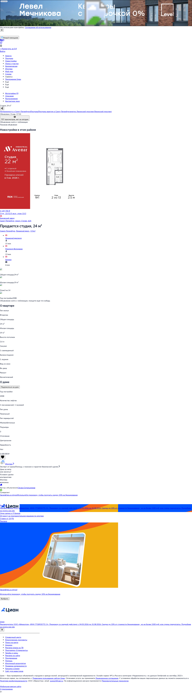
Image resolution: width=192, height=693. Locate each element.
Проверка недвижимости (16, 666)
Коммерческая (11, 66)
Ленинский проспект (13, 238)
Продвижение (11, 658)
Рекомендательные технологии (115, 681)
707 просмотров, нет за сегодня (14, 119)
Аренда (8, 55)
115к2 (32, 231)
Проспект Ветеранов (14, 249)
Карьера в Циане (12, 668)
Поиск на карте (11, 642)
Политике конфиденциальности (13, 681)
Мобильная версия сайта (10, 686)
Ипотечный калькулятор (15, 663)
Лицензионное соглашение (106, 678)
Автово (8, 259)
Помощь (8, 660)
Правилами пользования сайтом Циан (49, 678)
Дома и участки (12, 63)
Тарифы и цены (11, 653)
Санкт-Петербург (7, 231)
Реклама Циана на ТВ (14, 647)
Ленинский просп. (23, 231)
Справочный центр (13, 637)
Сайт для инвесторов (14, 671)
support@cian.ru (56, 681)
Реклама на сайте (12, 655)
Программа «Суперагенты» (16, 650)
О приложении (6, 689)
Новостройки (11, 61)
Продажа (9, 58)
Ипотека (8, 69)
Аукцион (8, 645)
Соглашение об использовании (38, 27)
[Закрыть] (2, 30)
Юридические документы (16, 640)
